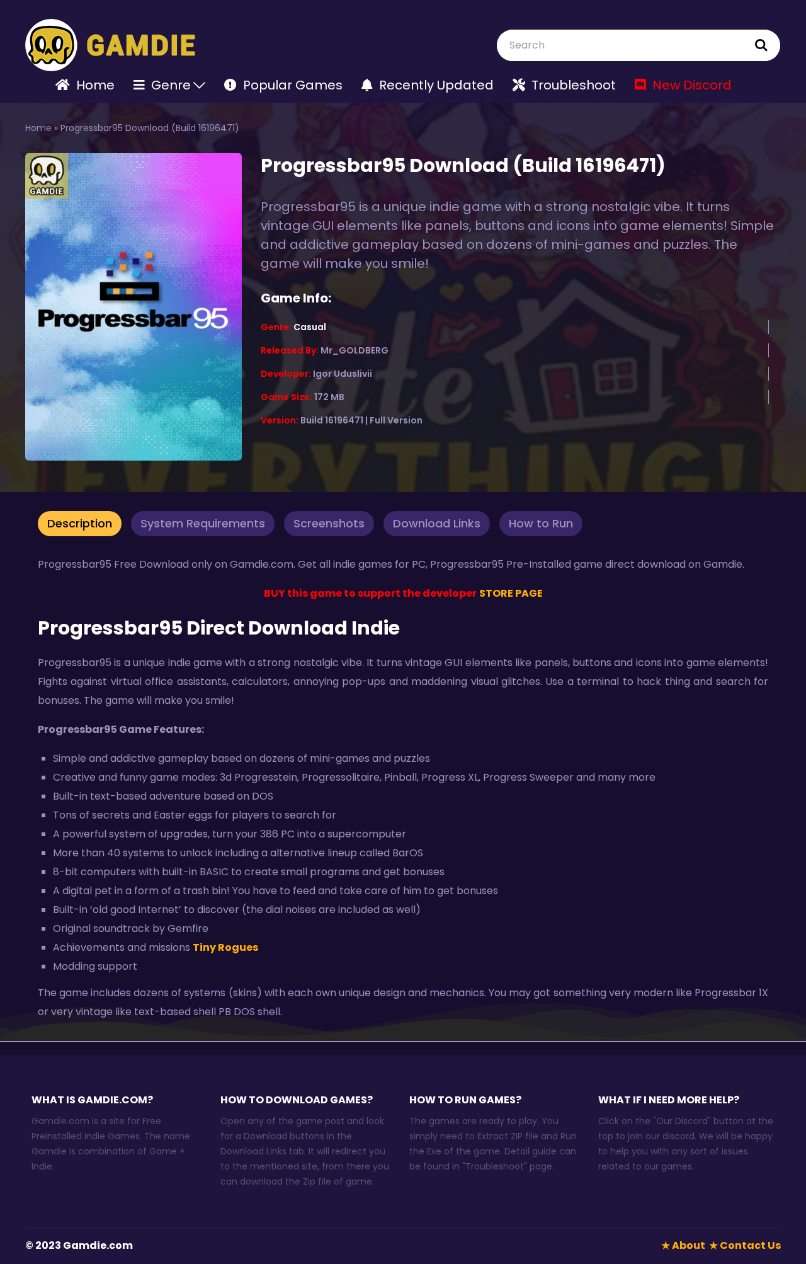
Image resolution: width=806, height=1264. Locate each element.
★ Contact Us (745, 1245)
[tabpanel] (403, 788)
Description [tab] (79, 523)
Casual (309, 327)
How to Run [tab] (541, 523)
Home (38, 128)
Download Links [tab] (436, 523)
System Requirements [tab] (202, 523)
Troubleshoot (494, 1166)
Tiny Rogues (225, 947)
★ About (683, 1245)
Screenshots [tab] (329, 523)
